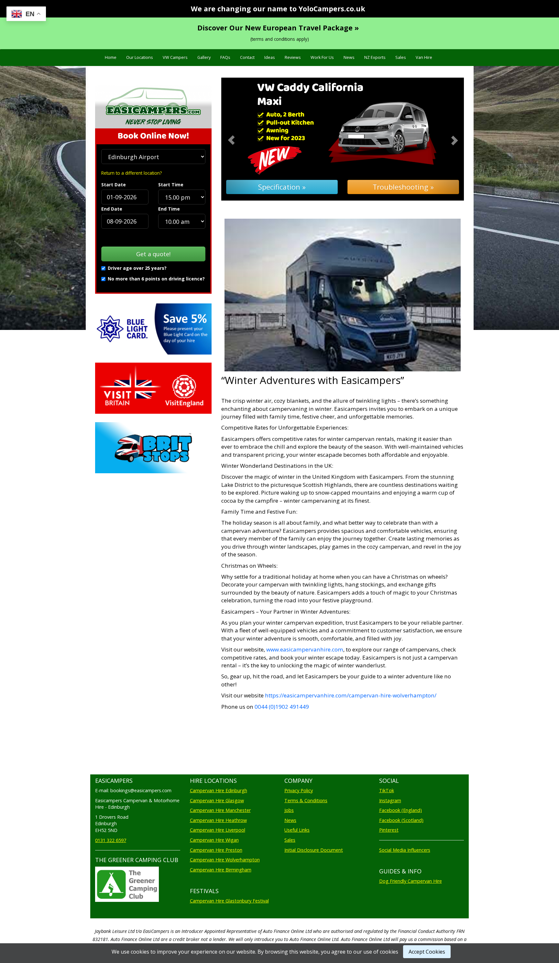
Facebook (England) (400, 810)
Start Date (113, 184)
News (349, 57)
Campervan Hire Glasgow (217, 800)
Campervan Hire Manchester (220, 810)
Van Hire (424, 57)
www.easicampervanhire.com (304, 649)
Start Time (170, 184)
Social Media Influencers (404, 850)
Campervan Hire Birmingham (220, 870)
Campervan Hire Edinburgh (218, 790)
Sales (400, 57)
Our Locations (139, 57)
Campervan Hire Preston (216, 850)
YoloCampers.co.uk (332, 8)
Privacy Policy (298, 790)
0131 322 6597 (110, 840)
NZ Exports (375, 57)
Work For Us (322, 57)
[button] (239, 139)
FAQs (225, 57)
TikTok (386, 790)
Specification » (282, 187)
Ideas (269, 57)
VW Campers (175, 57)
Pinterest (389, 830)
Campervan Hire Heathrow (218, 820)
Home (110, 57)
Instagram (390, 800)
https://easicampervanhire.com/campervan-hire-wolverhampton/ (350, 695)
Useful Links (297, 830)
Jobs (289, 810)
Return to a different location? (131, 173)
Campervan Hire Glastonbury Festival (229, 901)
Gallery (204, 57)
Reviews (293, 57)
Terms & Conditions (305, 800)
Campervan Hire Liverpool (217, 830)
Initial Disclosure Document (313, 850)
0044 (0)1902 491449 (281, 706)
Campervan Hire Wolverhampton (225, 860)
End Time (169, 209)
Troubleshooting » (403, 187)
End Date (111, 209)
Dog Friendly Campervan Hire (410, 881)
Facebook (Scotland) (401, 820)
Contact (247, 57)
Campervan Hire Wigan (214, 840)
